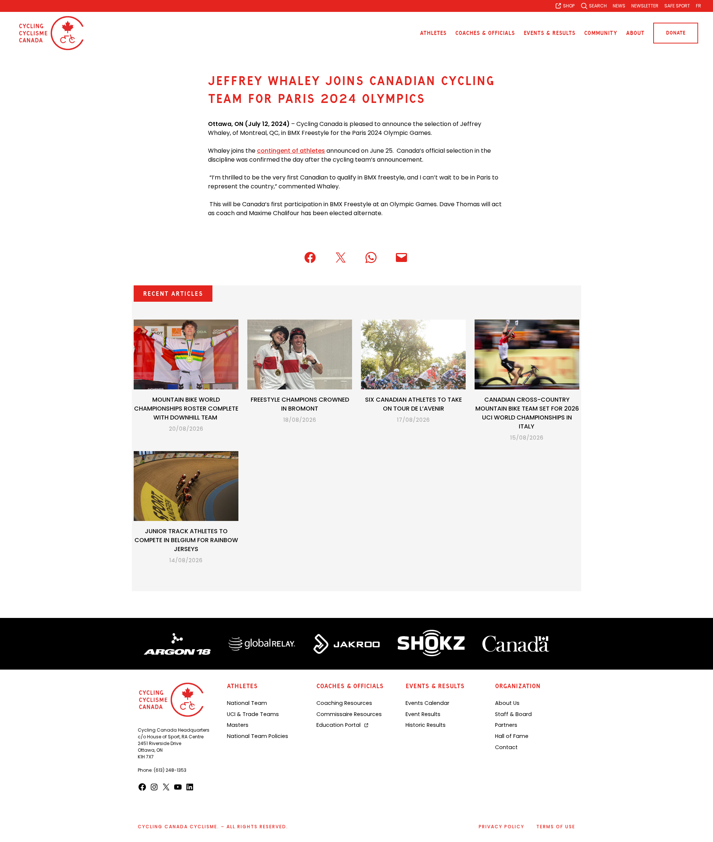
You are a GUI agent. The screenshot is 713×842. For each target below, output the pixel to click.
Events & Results (549, 33)
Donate (676, 33)
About (635, 33)
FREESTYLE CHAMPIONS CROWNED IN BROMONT (300, 404)
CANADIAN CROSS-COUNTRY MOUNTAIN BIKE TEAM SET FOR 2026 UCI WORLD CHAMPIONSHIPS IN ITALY (527, 413)
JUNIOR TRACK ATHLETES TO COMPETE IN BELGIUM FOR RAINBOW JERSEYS (186, 540)
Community (600, 33)
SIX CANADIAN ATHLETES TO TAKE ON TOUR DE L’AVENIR (413, 404)
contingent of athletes (291, 150)
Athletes (433, 33)
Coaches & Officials (485, 33)
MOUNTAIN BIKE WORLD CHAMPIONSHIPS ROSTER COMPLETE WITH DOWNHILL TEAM (186, 408)
